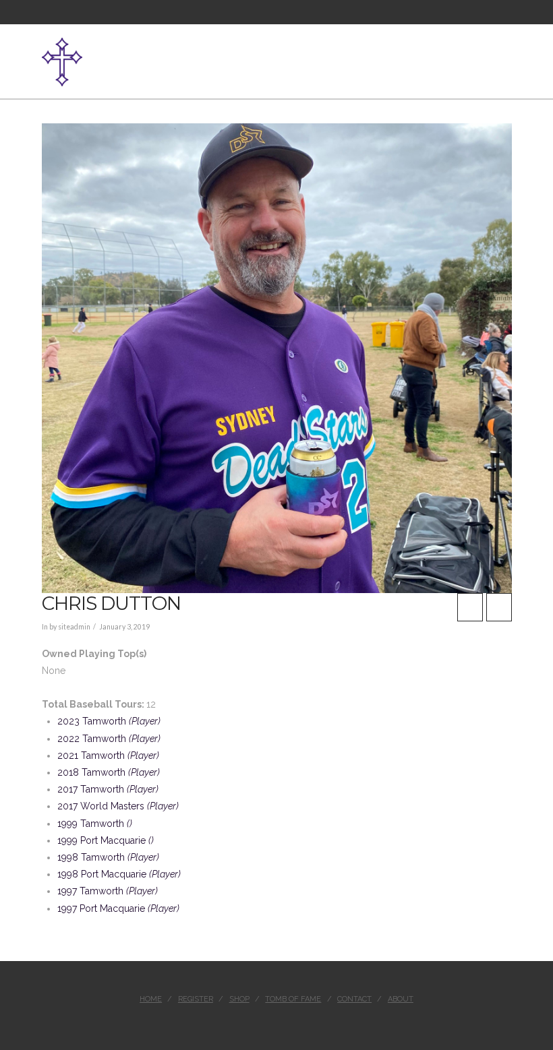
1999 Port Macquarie (105, 840)
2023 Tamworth (109, 721)
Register (195, 999)
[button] (506, 54)
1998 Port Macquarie (119, 874)
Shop (239, 999)
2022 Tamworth (109, 738)
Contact (354, 999)
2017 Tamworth (107, 789)
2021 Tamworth (108, 755)
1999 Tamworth (94, 823)
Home (151, 999)
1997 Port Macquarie (118, 908)
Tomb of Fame (293, 999)
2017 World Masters (118, 806)
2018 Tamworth (108, 772)
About (400, 999)
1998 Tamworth (108, 857)
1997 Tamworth (107, 891)
